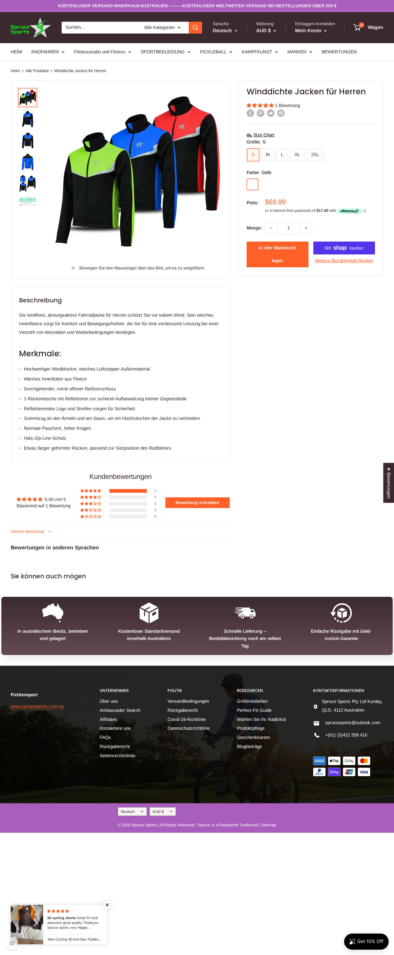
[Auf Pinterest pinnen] (260, 113)
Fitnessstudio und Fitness (99, 51)
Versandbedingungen (188, 701)
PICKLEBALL (213, 51)
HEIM (16, 51)
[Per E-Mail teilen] (281, 113)
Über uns (109, 701)
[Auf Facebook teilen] (250, 113)
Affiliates (108, 719)
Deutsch (128, 811)
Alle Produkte (37, 70)
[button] (261, 105)
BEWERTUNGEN (339, 51)
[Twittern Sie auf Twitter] (270, 113)
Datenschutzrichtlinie (189, 728)
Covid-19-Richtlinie (187, 719)
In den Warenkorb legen (277, 254)
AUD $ (158, 811)
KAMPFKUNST (257, 51)
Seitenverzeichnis (117, 755)
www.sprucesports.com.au (37, 706)
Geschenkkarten (253, 737)
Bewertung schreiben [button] (197, 502)
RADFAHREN (45, 51)
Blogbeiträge (249, 746)
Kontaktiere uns (115, 728)
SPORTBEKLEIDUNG (163, 51)
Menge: (254, 228)
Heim (15, 70)
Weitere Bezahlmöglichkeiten (344, 260)
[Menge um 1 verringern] (271, 228)
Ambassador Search (120, 710)
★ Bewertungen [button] (388, 482)
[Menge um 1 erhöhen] (306, 228)
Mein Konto (309, 30)
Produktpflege (251, 728)
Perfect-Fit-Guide (254, 710)
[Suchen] (195, 28)
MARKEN (296, 51)
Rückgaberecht (115, 746)
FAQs (105, 737)
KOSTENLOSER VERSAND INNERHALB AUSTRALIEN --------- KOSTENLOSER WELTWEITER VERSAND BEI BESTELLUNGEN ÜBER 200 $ (197, 5)
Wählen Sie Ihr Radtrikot (261, 719)
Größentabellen (252, 701)
